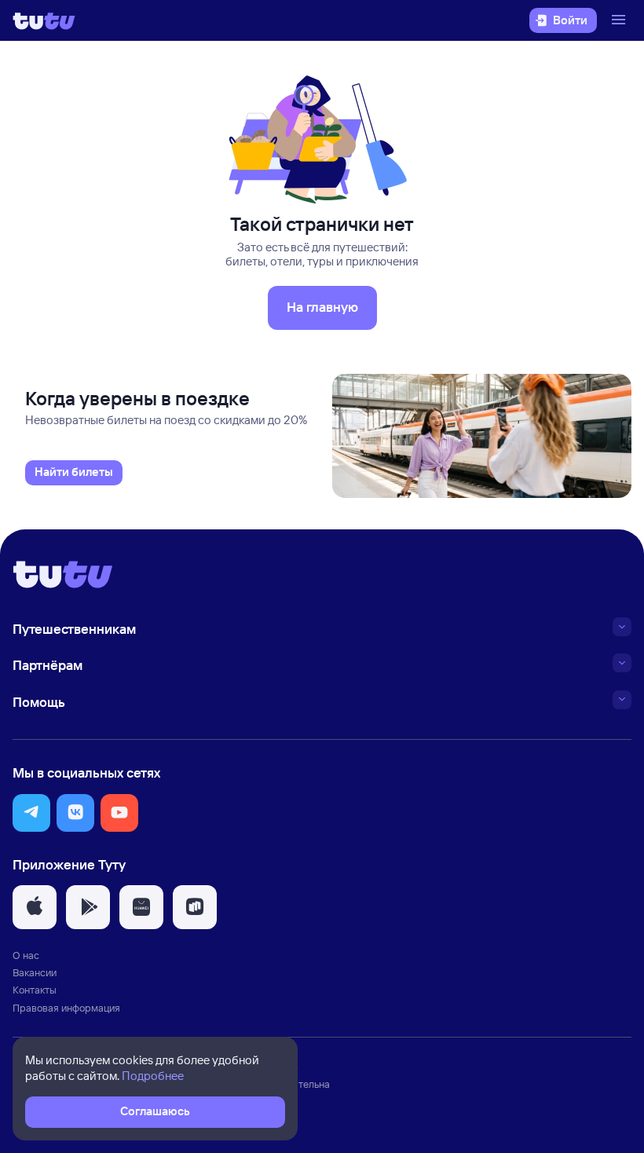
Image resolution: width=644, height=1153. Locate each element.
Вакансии (35, 972)
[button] (31, 813)
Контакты (35, 989)
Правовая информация (66, 1007)
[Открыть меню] (620, 20)
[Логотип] (44, 20)
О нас (26, 955)
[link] (74, 472)
